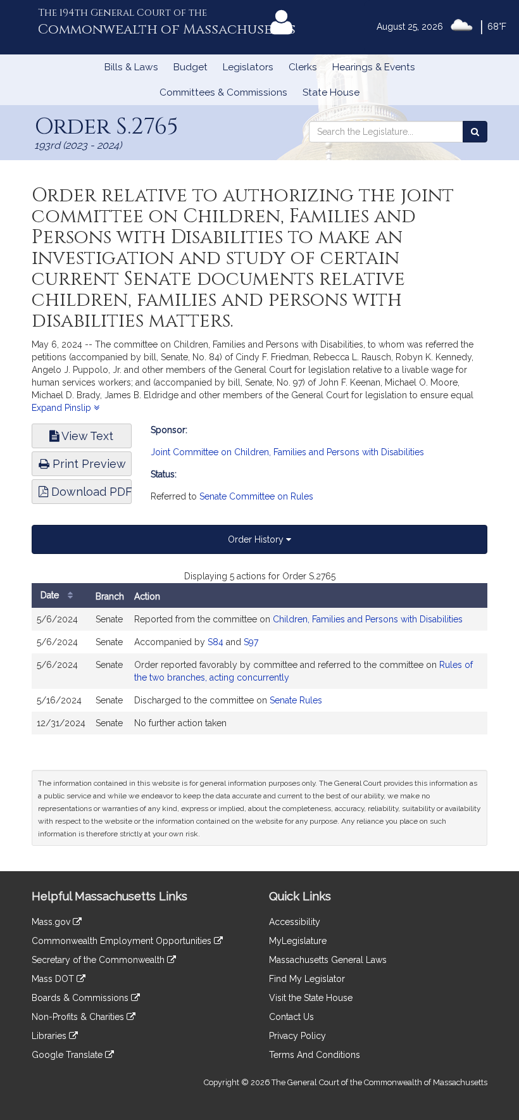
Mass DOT (54, 979)
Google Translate (68, 1055)
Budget (190, 67)
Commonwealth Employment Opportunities (123, 941)
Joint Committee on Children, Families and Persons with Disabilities (287, 452)
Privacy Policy (297, 1036)
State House (331, 92)
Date (51, 595)
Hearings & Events (373, 67)
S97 (251, 642)
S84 (215, 642)
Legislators (248, 67)
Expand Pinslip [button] (63, 408)
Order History (257, 539)
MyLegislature (298, 941)
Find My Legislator (307, 979)
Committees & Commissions (223, 92)
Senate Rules (296, 700)
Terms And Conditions (314, 1055)
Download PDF (90, 491)
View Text (86, 436)
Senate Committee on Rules (256, 496)
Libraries (50, 1036)
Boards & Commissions (81, 998)
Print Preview (87, 463)
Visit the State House (311, 998)
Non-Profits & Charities (79, 1017)
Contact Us (291, 1017)
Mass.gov (52, 922)
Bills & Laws (131, 67)
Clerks (303, 67)
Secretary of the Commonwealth (99, 960)
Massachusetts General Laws (328, 960)
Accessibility (294, 922)
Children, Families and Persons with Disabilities (368, 619)
